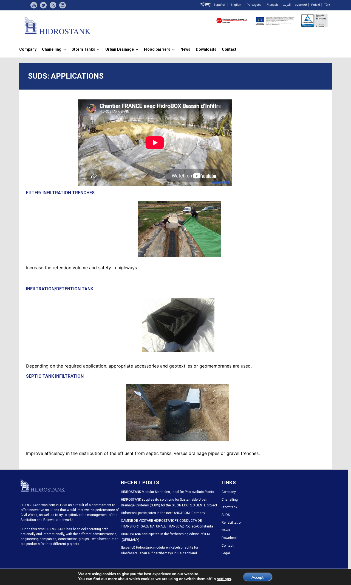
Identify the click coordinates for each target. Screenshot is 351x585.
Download (229, 538)
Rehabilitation (232, 522)
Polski (315, 5)
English (236, 5)
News (185, 49)
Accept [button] (257, 577)
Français (273, 5)
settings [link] (224, 578)
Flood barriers (159, 49)
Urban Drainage (121, 49)
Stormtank (229, 507)
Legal (226, 553)
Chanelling (54, 49)
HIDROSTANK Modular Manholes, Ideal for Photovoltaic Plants (167, 492)
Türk (327, 5)
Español (219, 5)
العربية (287, 5)
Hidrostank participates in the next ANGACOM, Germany (163, 513)
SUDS (226, 515)
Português (254, 5)
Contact (229, 49)
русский (301, 5)
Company (27, 49)
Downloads (206, 49)
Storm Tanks (86, 49)
